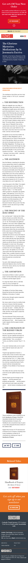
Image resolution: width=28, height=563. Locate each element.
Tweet (7, 445)
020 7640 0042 (14, 31)
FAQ (15, 545)
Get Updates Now (14, 507)
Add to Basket (16, 488)
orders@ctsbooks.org (19, 538)
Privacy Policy (17, 543)
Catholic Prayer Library (7, 88)
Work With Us (4, 543)
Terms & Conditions (5, 545)
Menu (22, 36)
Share (17, 445)
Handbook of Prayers (14, 482)
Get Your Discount (14, 21)
